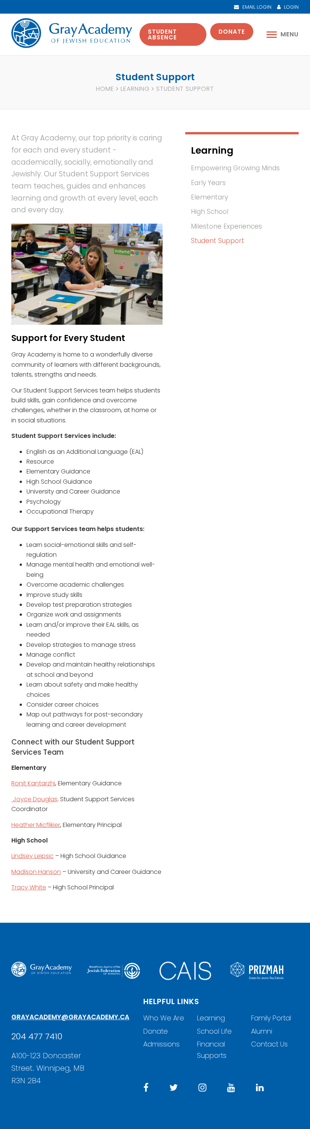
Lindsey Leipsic (32, 856)
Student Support (217, 240)
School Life (214, 1031)
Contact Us (269, 1044)
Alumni (261, 1031)
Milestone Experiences (226, 226)
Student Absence (162, 34)
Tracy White (28, 887)
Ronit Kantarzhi (33, 783)
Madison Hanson (36, 871)
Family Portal (271, 1018)
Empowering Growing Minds (235, 168)
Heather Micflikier (35, 825)
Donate (232, 32)
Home (105, 88)
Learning (135, 88)
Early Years (208, 182)
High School (209, 211)
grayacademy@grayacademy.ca (70, 1017)
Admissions (161, 1044)
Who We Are (163, 1018)
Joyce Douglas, (35, 799)
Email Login (256, 7)
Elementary (209, 197)
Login (290, 7)
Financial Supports (211, 1049)
